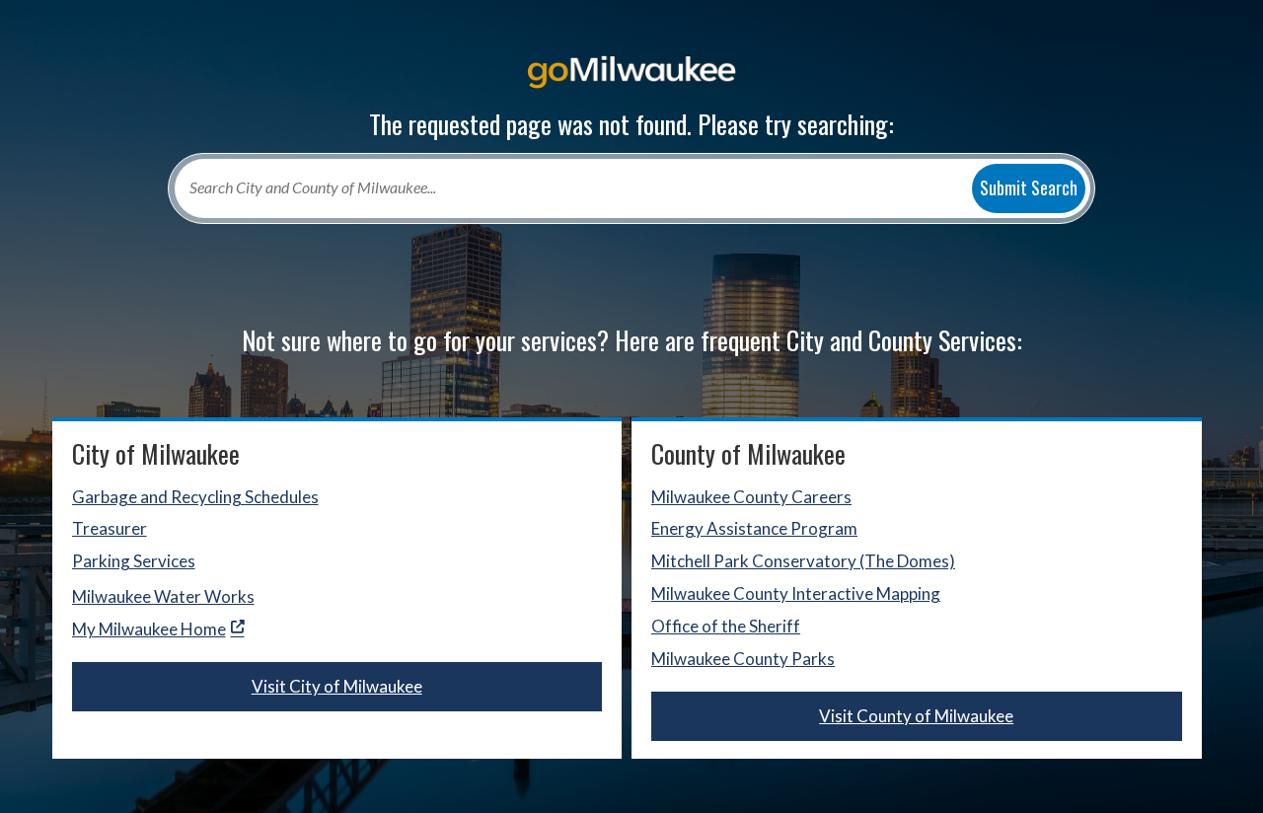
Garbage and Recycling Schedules (195, 496)
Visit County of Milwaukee (916, 715)
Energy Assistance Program (754, 528)
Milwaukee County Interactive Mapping (795, 593)
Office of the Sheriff (725, 626)
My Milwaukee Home (149, 629)
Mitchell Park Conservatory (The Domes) (803, 561)
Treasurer (109, 528)
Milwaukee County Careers (751, 496)
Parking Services (133, 561)
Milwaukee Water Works (163, 596)
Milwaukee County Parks (743, 658)
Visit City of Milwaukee (337, 686)
